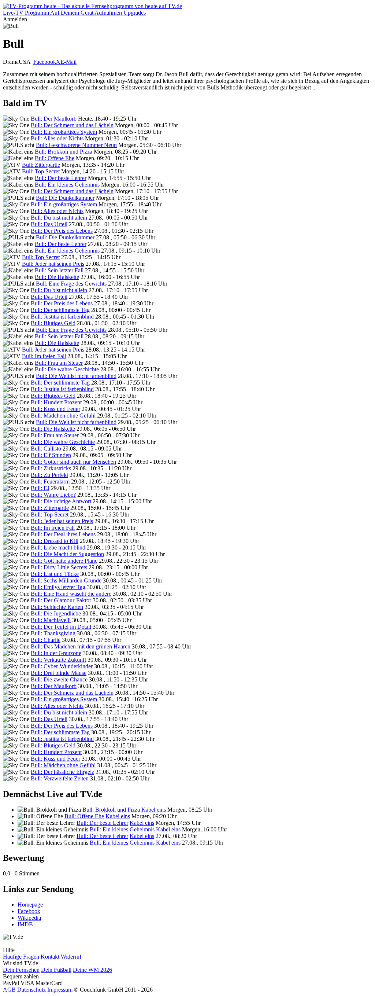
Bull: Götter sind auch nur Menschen (73, 462)
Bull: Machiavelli (51, 620)
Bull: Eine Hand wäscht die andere (71, 594)
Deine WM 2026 (92, 970)
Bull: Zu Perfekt (49, 475)
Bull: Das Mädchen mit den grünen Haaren (80, 646)
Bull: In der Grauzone (56, 653)
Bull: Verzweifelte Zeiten (60, 778)
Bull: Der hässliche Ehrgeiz (62, 772)
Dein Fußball (56, 970)
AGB (9, 989)
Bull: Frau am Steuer (59, 363)
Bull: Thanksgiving (53, 633)
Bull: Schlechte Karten (57, 607)
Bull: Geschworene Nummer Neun (76, 145)
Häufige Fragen (21, 956)
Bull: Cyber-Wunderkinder (62, 666)
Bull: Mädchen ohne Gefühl (63, 415)
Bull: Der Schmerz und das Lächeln (72, 125)
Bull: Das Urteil (49, 224)
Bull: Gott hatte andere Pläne (64, 561)
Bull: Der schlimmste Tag (60, 310)
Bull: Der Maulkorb (54, 118)
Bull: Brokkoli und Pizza (63, 151)
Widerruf (71, 956)
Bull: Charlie (45, 640)
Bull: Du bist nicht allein (59, 217)
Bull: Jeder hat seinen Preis (53, 264)
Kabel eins (153, 809)
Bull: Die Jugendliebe (56, 613)
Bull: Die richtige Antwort (61, 501)
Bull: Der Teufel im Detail (61, 627)
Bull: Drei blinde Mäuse (58, 673)
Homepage (30, 904)
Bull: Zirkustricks (51, 468)
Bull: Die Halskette (57, 277)
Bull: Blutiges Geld (53, 323)
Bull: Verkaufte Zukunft (58, 660)
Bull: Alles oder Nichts (57, 138)
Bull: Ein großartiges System (64, 132)
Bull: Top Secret (41, 171)
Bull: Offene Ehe (54, 158)
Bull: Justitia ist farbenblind (62, 316)
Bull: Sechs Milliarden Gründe (66, 580)
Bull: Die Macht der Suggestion (67, 554)
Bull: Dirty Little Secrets (59, 567)
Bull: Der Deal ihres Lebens (63, 534)
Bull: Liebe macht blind (58, 547)
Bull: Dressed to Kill (54, 541)
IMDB (25, 924)
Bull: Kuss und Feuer (55, 409)
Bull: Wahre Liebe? (53, 495)
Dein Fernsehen (21, 970)
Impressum (60, 989)
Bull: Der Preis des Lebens (62, 231)
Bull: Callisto (46, 448)
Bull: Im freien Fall (44, 356)
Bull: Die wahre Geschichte (67, 369)
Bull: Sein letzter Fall (59, 270)
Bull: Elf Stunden (51, 455)
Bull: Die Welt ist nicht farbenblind (76, 376)
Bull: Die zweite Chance (59, 679)
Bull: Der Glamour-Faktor (61, 600)
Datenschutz (31, 989)
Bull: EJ (40, 488)
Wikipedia (29, 918)
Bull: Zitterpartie (41, 165)
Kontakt (50, 956)
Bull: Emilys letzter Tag (58, 587)
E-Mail (68, 62)
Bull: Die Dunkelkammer (65, 198)
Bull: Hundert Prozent (56, 402)
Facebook (44, 62)
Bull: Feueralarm (50, 481)
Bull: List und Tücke (55, 574)
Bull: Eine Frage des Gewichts (71, 283)
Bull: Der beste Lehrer (60, 178)
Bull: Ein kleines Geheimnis (67, 184)
